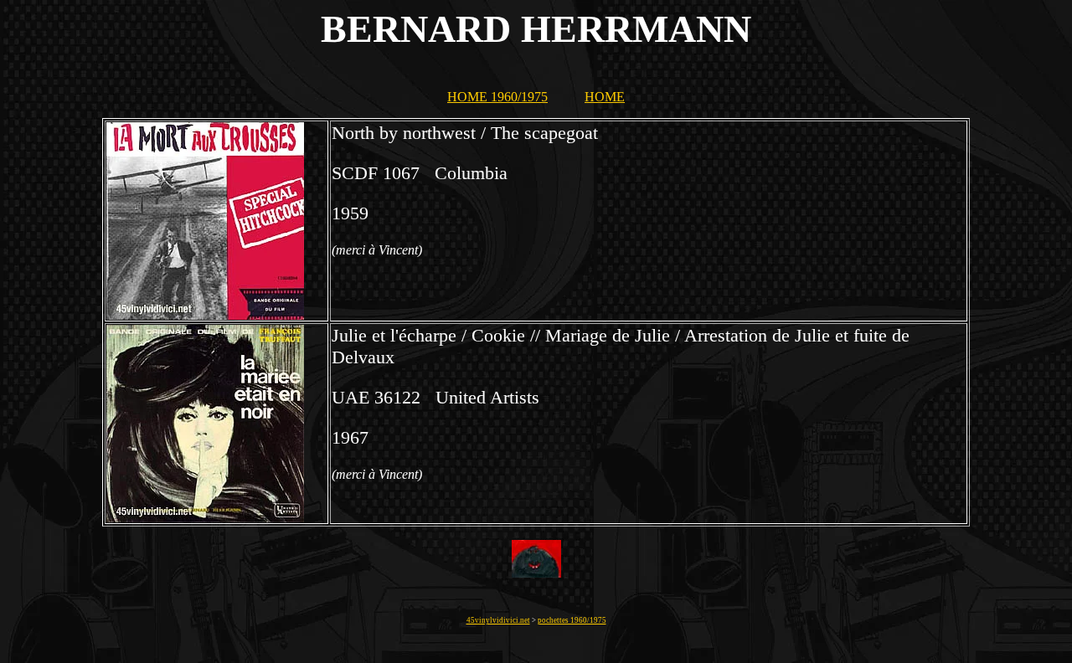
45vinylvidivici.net (498, 620)
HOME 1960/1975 (497, 97)
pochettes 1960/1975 (572, 620)
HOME (605, 97)
